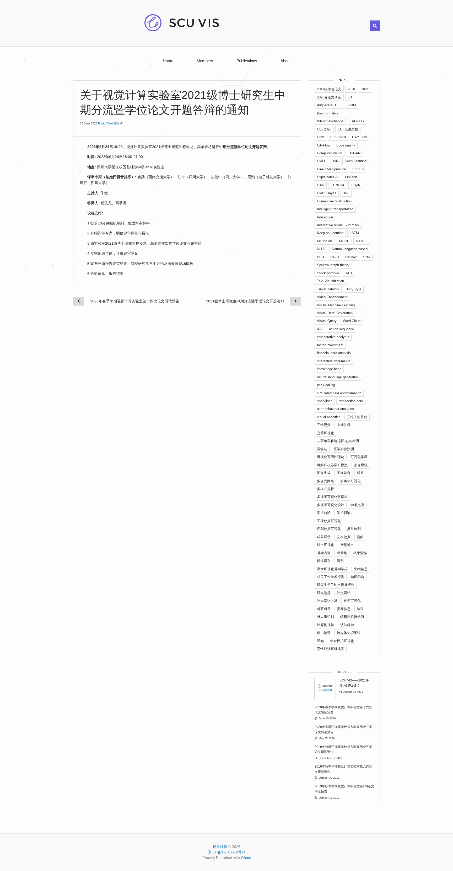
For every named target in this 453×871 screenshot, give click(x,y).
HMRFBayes (326, 193)
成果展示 (324, 537)
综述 (360, 609)
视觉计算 (220, 846)
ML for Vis (325, 241)
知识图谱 (357, 577)
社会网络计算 (327, 601)
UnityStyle (353, 289)
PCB (320, 257)
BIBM (351, 105)
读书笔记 (324, 633)
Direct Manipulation (331, 169)
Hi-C (346, 193)
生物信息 (361, 569)
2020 (351, 89)
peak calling (326, 385)
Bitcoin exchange (330, 121)
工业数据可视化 (329, 521)
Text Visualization (330, 281)
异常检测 (354, 529)
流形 (340, 561)
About (285, 61)
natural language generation (338, 377)
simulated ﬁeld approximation (339, 393)
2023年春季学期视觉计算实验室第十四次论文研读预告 (134, 301)
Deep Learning (355, 161)
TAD (348, 273)
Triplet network (328, 289)
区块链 (322, 449)
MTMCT (362, 241)
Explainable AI (328, 177)
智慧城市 (347, 545)
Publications (246, 61)
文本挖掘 (343, 537)
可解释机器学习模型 (332, 465)
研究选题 (324, 593)
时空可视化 (325, 545)
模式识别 (324, 561)
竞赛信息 (343, 609)
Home (168, 61)
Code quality (345, 145)
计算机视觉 (325, 625)
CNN (320, 137)
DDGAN (354, 153)
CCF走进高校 (348, 129)
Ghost (246, 858)
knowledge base (329, 369)
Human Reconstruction (334, 201)
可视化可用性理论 (330, 457)
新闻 (360, 537)
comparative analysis (333, 337)
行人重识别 (325, 617)
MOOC (344, 241)
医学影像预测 (343, 449)
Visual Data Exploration (335, 313)
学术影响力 (345, 513)
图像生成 (324, 473)
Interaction (325, 217)
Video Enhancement (332, 297)
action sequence (341, 329)
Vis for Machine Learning (336, 305)
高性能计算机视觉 (330, 649)
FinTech (351, 177)
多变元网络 (325, 481)
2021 (365, 89)
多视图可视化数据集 (332, 497)
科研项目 (324, 609)
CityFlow (323, 145)
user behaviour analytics (335, 409)
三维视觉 (324, 425)
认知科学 (347, 625)
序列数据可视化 (329, 529)
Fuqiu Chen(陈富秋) (110, 123)
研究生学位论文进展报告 (335, 585)
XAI (320, 329)
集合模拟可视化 (342, 641)
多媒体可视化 (350, 481)
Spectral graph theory (333, 265)
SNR (366, 257)
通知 (320, 641)
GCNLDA (337, 185)
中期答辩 (343, 425)
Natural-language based (350, 249)
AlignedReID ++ (329, 105)
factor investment (330, 345)
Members (205, 61)
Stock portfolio (328, 273)
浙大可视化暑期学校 (332, 569)
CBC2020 (324, 129)
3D (350, 97)
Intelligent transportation (335, 209)
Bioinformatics (328, 113)
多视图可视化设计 (330, 505)
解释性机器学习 (352, 617)
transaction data (351, 401)
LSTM (354, 233)
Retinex (351, 257)
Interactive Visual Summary (338, 225)
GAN (320, 185)
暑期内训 (324, 553)
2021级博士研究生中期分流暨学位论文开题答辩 (245, 301)
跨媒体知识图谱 (349, 633)
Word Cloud (351, 321)
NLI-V (321, 249)
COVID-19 (338, 137)
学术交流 (357, 505)
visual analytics (329, 417)
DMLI (321, 161)
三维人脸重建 (357, 417)
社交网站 (343, 593)
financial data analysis (334, 353)
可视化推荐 (359, 457)
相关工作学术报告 (330, 577)
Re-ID (334, 257)
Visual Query (327, 321)
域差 (360, 473)
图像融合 (343, 473)
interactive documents (333, 361)
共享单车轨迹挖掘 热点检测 (338, 441)
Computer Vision (329, 153)
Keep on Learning (330, 233)
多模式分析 (325, 489)
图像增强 (361, 465)
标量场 (342, 553)
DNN (334, 161)
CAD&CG (356, 121)
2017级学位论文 (329, 89)
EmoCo (358, 169)
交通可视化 (325, 433)
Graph (355, 185)
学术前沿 (324, 513)
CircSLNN (359, 137)
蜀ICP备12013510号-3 (226, 852)
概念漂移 (360, 553)
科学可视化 (352, 601)
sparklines (324, 401)
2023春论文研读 (329, 97)
